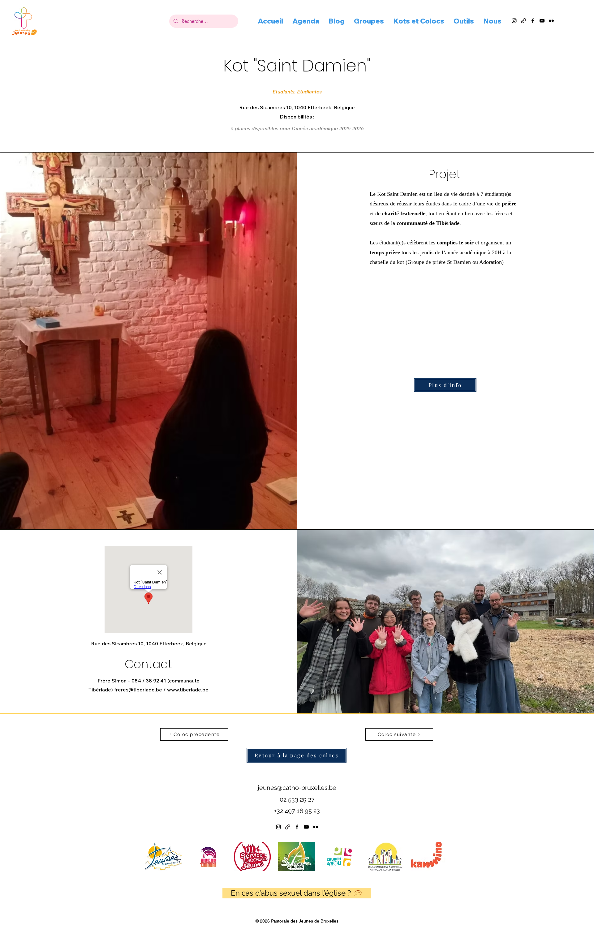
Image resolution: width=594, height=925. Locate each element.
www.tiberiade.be (188, 689)
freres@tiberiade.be (138, 689)
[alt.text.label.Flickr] (551, 21)
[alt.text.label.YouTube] (542, 21)
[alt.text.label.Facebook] (533, 21)
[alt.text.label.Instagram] (514, 21)
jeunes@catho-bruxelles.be (297, 787)
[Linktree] (288, 827)
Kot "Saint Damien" (297, 65)
